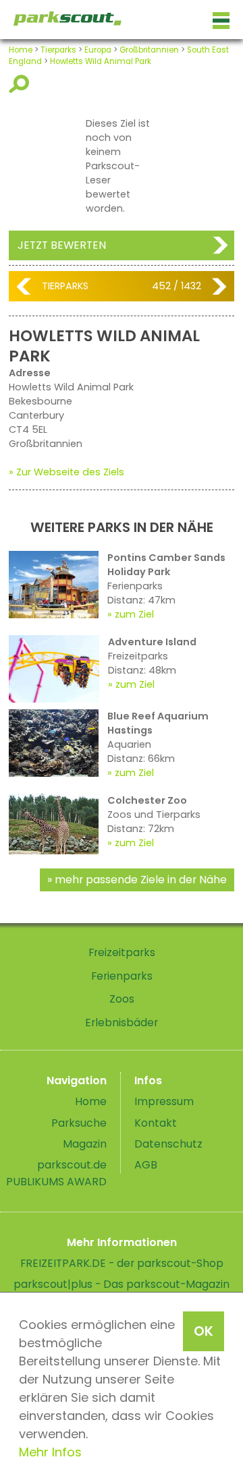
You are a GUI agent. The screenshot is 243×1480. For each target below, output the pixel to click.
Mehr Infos (50, 1452)
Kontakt (155, 1123)
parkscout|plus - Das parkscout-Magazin (122, 1284)
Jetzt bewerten (62, 245)
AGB (145, 1165)
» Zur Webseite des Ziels (66, 472)
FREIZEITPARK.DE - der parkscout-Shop (121, 1263)
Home (20, 50)
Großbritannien (149, 50)
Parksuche (79, 1123)
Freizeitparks (121, 952)
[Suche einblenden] (21, 84)
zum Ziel (134, 614)
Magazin (85, 1144)
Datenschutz (168, 1144)
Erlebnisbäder (121, 1022)
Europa (97, 50)
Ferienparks (122, 976)
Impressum (164, 1101)
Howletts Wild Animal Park (100, 61)
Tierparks (58, 50)
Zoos (121, 999)
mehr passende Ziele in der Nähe (141, 879)
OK (203, 1331)
